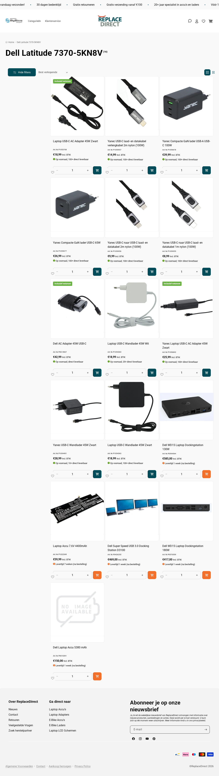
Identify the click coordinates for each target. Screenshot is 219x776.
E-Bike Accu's (57, 720)
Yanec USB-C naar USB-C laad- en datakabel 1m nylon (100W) (182, 244)
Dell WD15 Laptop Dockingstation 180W (182, 548)
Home (11, 42)
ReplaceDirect (199, 766)
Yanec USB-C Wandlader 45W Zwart (74, 445)
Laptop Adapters (59, 714)
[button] (189, 20)
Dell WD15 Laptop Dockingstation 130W (182, 447)
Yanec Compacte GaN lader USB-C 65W (76, 242)
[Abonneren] (206, 730)
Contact (13, 714)
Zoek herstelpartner (20, 730)
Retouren (14, 720)
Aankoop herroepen (60, 766)
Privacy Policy (83, 766)
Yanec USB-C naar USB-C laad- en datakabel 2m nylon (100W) (128, 244)
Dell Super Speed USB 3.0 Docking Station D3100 (128, 548)
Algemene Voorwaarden (19, 766)
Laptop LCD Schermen (62, 730)
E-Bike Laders (57, 725)
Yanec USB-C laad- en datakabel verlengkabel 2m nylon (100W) (127, 143)
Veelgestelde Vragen (21, 725)
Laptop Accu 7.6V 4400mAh (70, 546)
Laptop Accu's (57, 709)
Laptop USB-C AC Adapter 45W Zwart (75, 141)
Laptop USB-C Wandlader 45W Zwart (130, 445)
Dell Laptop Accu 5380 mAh (70, 647)
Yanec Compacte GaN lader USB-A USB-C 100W (186, 143)
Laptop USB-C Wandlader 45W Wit (128, 343)
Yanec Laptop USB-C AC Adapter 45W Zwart (185, 346)
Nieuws (13, 709)
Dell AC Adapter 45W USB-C (69, 343)
